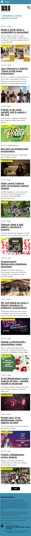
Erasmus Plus (7, 46)
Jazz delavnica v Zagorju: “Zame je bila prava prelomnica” (14, 71)
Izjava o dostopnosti (24, 530)
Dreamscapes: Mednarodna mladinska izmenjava (14, 264)
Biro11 (10, 530)
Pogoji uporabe (10, 532)
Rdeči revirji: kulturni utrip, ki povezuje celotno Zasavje (15, 186)
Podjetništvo (7, 356)
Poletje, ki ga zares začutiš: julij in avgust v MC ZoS (13, 112)
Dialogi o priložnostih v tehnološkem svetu (13, 343)
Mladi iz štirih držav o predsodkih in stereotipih (15, 31)
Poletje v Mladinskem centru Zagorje (12, 455)
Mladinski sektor (13, 145)
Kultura (5, 87)
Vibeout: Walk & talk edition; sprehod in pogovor (12, 227)
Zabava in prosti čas (8, 126)
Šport (4, 239)
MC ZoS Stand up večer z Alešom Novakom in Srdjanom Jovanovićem (14, 305)
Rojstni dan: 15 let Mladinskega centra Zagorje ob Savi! (11, 420)
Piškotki (15, 530)
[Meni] (28, 7)
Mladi (9, 26)
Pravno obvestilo (20, 532)
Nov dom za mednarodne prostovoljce (14, 150)
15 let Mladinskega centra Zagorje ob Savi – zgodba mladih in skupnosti (15, 381)
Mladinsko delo (7, 161)
